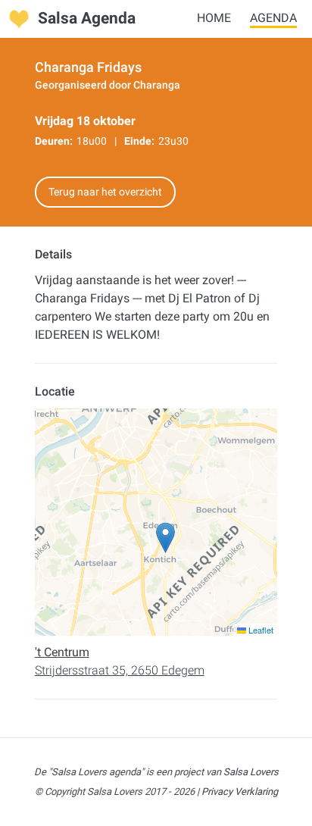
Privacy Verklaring (239, 791)
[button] (165, 537)
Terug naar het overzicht (105, 192)
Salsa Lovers (251, 772)
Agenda (273, 18)
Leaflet (259, 630)
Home (214, 18)
